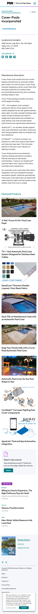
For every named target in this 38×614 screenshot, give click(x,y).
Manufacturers (7, 11)
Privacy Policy (6, 585)
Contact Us (5, 581)
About (3, 574)
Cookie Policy (6, 592)
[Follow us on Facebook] (3, 562)
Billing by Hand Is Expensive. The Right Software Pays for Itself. (17, 492)
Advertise (4, 577)
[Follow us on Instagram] (6, 562)
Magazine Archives (23, 548)
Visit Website (7, 53)
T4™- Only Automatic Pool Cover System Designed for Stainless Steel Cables (18, 254)
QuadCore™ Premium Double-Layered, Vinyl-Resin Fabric (16, 287)
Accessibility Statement (9, 588)
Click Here (3, 57)
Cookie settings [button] (11, 608)
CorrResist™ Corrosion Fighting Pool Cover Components (18, 411)
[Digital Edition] (9, 554)
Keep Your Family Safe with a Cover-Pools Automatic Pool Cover (19, 349)
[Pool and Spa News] (19, 3)
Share (34, 12)
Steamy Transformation (13, 508)
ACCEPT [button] (23, 607)
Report (8, 470)
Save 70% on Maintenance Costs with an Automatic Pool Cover (19, 318)
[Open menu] (35, 3)
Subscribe (21, 544)
